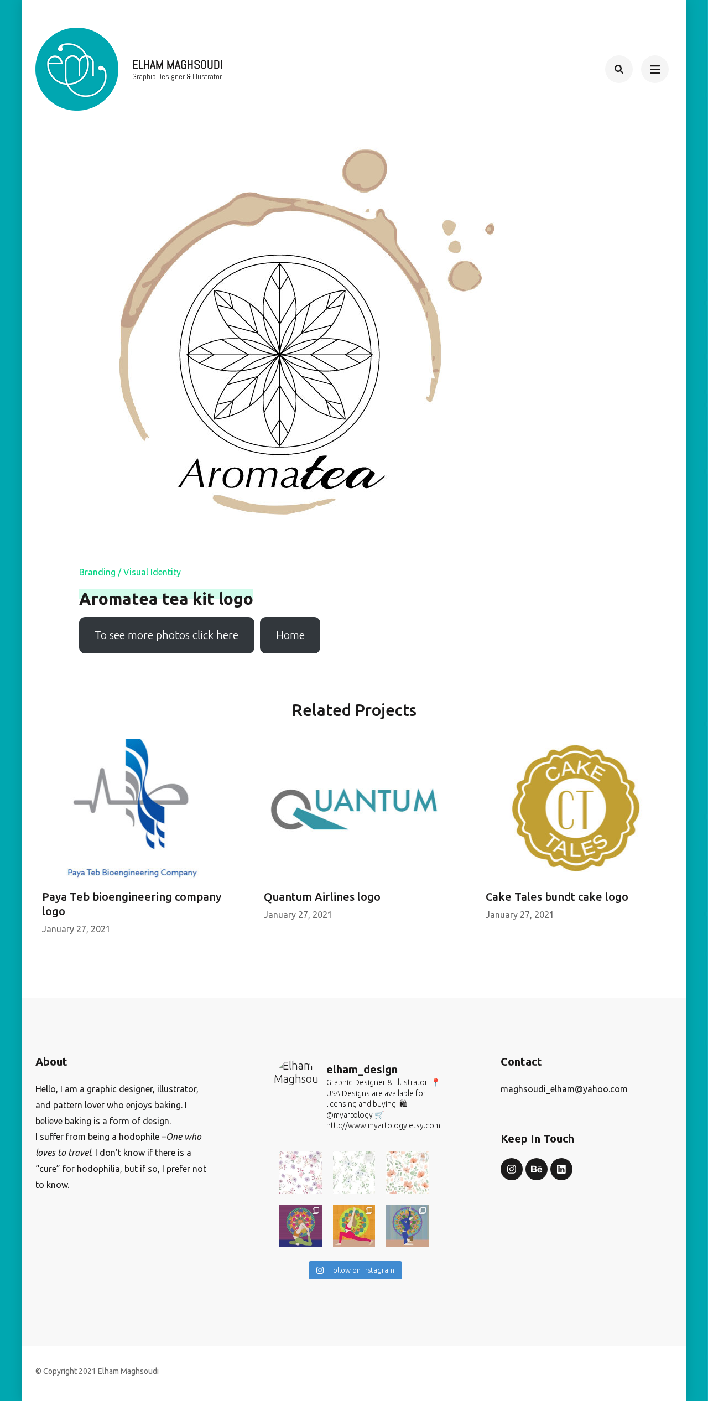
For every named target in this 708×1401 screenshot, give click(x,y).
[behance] (536, 1169)
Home (290, 635)
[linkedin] (561, 1169)
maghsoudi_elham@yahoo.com (564, 1089)
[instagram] (512, 1169)
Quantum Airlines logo (322, 896)
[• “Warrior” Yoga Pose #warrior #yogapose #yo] (354, 1226)
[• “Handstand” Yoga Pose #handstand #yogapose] (407, 1226)
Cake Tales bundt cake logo (557, 896)
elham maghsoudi (177, 64)
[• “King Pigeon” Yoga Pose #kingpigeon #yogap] (300, 1226)
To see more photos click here (166, 635)
